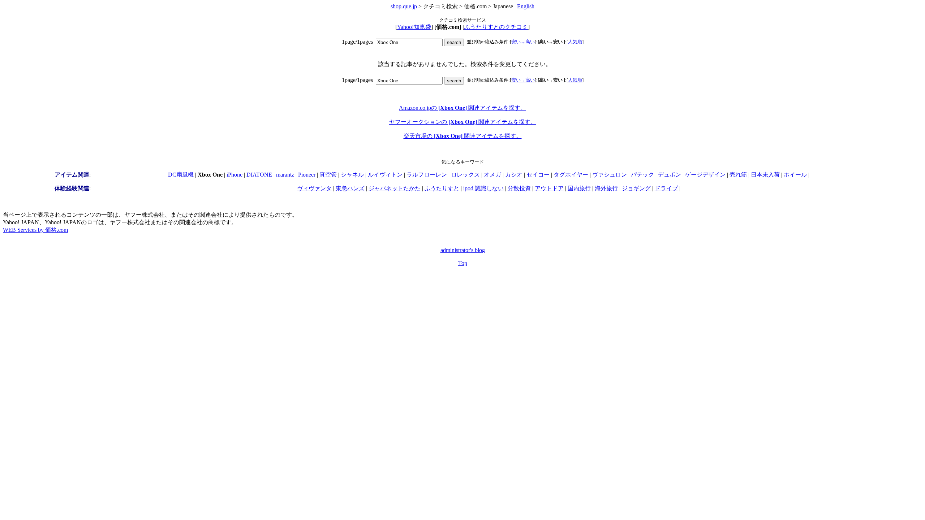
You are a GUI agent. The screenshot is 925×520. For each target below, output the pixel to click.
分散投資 (519, 188)
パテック (642, 175)
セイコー (538, 175)
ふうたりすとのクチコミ (496, 27)
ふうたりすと (442, 188)
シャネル (352, 175)
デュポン (669, 175)
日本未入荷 (765, 175)
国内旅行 (579, 188)
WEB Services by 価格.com (35, 230)
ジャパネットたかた (395, 188)
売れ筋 (738, 175)
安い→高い (523, 41)
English (525, 6)
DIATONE (259, 175)
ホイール (795, 175)
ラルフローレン (426, 175)
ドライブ (666, 188)
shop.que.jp (404, 6)
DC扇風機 (181, 175)
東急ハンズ (350, 188)
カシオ (513, 175)
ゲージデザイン (705, 175)
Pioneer (306, 175)
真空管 (328, 175)
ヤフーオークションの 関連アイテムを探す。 (462, 122)
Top (462, 263)
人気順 (575, 41)
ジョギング (636, 188)
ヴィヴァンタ (314, 188)
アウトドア (549, 188)
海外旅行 (606, 188)
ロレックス (465, 175)
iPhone (234, 175)
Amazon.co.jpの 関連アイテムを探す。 (462, 108)
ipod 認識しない (483, 188)
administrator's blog (462, 250)
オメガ (492, 175)
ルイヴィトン (385, 175)
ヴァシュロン (609, 175)
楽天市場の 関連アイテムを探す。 (463, 136)
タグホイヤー (571, 175)
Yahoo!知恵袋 (414, 27)
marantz (285, 175)
